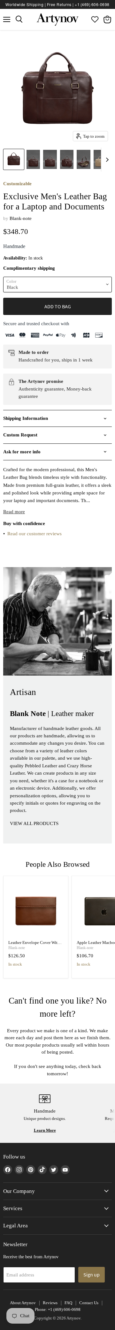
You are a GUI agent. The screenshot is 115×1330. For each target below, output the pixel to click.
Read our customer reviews (34, 533)
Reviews (50, 1302)
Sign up (91, 1274)
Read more (14, 511)
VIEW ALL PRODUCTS (34, 823)
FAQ (68, 1302)
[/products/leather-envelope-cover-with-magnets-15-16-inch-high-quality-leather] (36, 908)
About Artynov (23, 1302)
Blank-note (21, 218)
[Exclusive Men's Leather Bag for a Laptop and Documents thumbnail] (14, 159)
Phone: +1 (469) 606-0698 (57, 1309)
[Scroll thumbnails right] (106, 160)
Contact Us (88, 1302)
